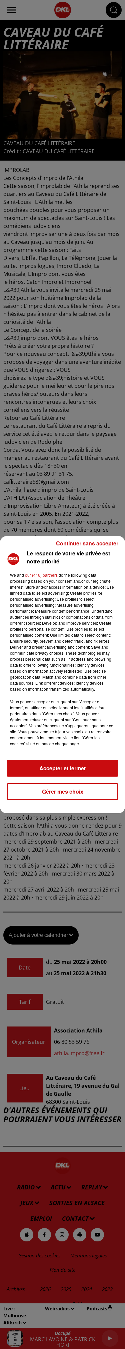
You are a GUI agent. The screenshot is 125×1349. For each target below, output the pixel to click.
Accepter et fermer (62, 768)
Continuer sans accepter (87, 543)
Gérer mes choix (62, 791)
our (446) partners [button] (41, 575)
